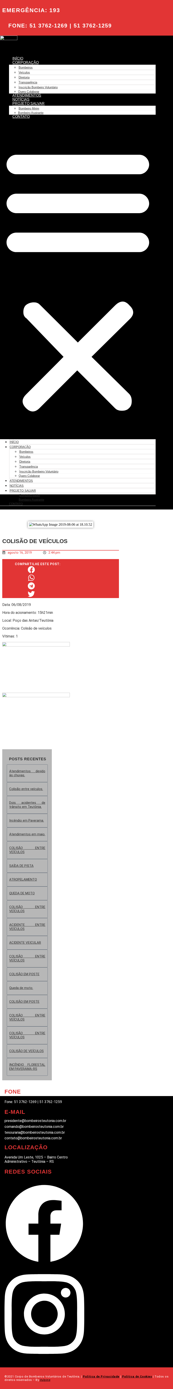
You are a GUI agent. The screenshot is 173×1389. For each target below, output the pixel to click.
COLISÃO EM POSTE (24, 974)
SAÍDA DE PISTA (21, 866)
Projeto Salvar (28, 103)
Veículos (24, 72)
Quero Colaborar (28, 91)
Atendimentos (26, 95)
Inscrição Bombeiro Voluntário (38, 87)
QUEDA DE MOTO (22, 893)
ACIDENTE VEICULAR (25, 943)
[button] (78, 279)
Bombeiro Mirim (29, 108)
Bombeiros (26, 67)
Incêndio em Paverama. (26, 820)
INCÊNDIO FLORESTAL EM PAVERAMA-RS (27, 1067)
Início (17, 58)
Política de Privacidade (101, 1376)
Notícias (21, 99)
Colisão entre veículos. (26, 789)
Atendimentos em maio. (27, 834)
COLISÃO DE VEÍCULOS (26, 1051)
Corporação (25, 62)
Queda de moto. (21, 988)
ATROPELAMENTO (23, 879)
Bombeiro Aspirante (30, 112)
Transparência (28, 82)
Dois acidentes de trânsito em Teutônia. (27, 805)
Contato (21, 117)
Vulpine (45, 1380)
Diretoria (24, 77)
